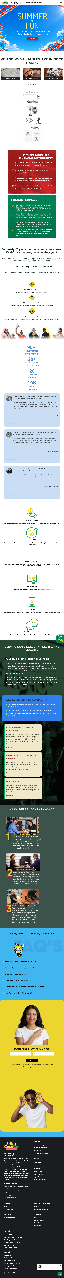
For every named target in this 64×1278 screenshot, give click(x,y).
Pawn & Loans (38, 1166)
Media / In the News (40, 1148)
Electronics (37, 1212)
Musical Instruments (40, 1223)
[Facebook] (5, 1273)
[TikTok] (11, 1273)
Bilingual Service (9, 1217)
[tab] (28, 84)
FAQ (5, 1206)
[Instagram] (8, 1273)
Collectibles (38, 1215)
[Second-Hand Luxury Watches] (32, 75)
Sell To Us (37, 1169)
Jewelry (36, 1206)
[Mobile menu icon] (61, 2)
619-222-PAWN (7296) (12, 1242)
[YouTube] (14, 1273)
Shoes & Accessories (41, 1209)
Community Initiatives (41, 1153)
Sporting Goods (39, 1220)
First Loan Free (39, 1174)
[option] (10, 74)
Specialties (37, 1226)
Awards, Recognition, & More (43, 1145)
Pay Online (37, 1177)
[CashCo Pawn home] (11, 1145)
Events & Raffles (39, 1156)
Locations (7, 1212)
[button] (1, 75)
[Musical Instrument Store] (10, 74)
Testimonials (38, 1150)
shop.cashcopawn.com (46, 589)
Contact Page (9, 1209)
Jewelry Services (39, 1180)
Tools (35, 1217)
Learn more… (10, 747)
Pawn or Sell (38, 1171)
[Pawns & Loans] (53, 74)
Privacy (36, 1159)
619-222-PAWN (15, 2)
